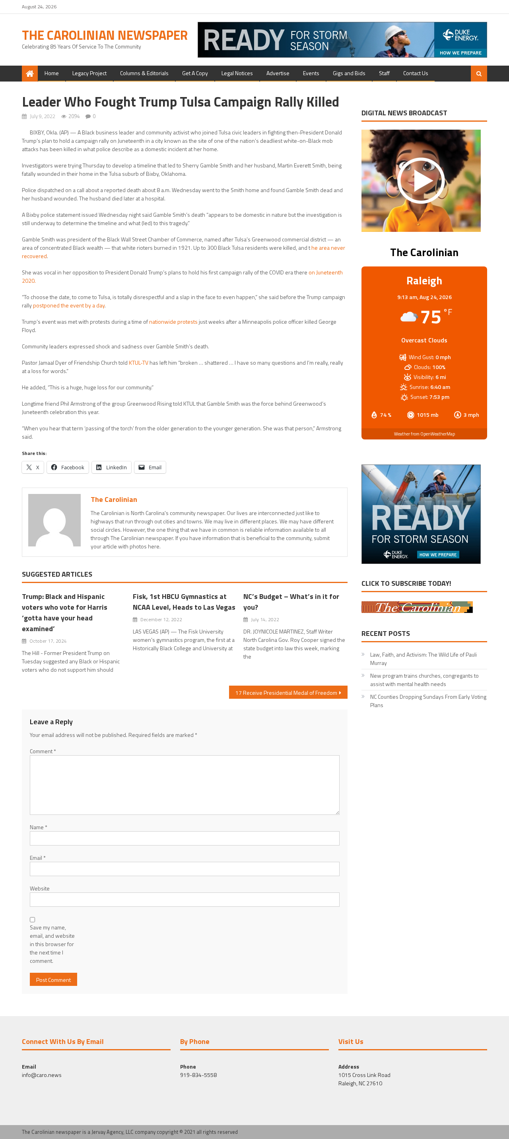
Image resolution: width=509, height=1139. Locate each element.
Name (38, 827)
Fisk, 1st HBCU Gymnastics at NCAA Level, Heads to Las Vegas (184, 601)
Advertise (277, 73)
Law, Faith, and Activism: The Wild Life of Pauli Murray (423, 658)
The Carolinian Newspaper (105, 35)
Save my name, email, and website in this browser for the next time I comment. (52, 944)
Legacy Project (89, 73)
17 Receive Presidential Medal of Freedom (286, 692)
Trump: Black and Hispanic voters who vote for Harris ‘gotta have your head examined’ (64, 612)
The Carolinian (114, 499)
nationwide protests (173, 321)
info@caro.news (42, 1075)
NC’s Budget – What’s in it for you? (291, 601)
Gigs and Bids (349, 73)
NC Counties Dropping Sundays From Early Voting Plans (428, 700)
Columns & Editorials (144, 73)
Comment (43, 751)
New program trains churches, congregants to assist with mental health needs (424, 679)
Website (40, 888)
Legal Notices (237, 73)
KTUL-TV (138, 362)
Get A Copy (195, 73)
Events (311, 73)
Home (52, 73)
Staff (384, 73)
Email (38, 857)
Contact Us (415, 73)
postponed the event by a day (69, 305)
